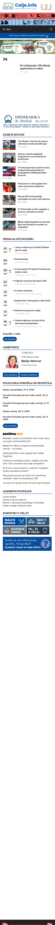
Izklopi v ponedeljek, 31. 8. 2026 (18, 389)
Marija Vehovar (31, 361)
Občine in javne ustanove (15, 499)
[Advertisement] (24, 95)
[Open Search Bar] (51, 29)
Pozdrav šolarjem (24, 290)
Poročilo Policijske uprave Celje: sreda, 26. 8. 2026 (25, 418)
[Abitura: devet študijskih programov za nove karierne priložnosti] (9, 158)
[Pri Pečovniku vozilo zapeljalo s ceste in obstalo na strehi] (9, 213)
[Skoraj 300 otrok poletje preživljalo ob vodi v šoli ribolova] (9, 200)
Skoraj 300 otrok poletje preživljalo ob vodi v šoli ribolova (34, 197)
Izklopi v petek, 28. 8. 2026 (16, 411)
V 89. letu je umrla (29, 357)
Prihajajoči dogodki (18, 239)
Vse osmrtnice (10, 375)
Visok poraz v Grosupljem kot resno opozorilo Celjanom (32, 184)
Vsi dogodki (9, 339)
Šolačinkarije (21, 259)
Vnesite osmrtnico (29, 375)
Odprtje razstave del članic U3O (31, 281)
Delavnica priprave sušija (27, 310)
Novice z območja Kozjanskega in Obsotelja (23, 502)
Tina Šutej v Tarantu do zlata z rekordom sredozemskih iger (33, 142)
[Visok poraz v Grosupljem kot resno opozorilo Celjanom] (9, 187)
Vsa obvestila (10, 426)
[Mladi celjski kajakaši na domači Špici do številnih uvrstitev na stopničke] (9, 226)
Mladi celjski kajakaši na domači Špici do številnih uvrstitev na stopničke (34, 224)
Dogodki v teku (11, 333)
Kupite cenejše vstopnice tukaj (17, 505)
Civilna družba (9, 497)
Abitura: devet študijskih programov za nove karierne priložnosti (32, 156)
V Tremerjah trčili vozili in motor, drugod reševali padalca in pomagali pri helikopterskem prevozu (34, 171)
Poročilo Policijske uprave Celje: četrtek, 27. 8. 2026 (26, 404)
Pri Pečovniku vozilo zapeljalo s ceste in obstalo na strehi (33, 210)
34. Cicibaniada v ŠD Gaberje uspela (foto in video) (35, 67)
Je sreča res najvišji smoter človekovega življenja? (26, 483)
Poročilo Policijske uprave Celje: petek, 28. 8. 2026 (25, 396)
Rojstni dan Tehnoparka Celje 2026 (32, 300)
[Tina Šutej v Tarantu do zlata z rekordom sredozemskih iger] (9, 145)
